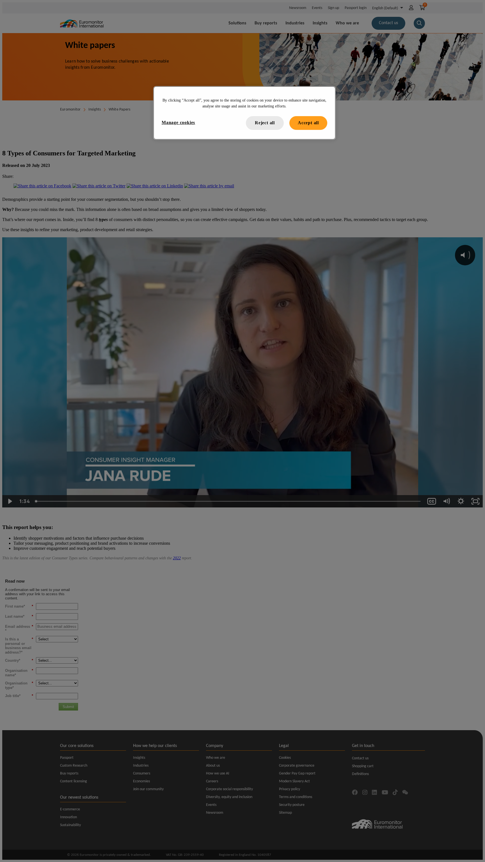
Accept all (308, 122)
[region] (244, 112)
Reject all (265, 122)
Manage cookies (178, 122)
